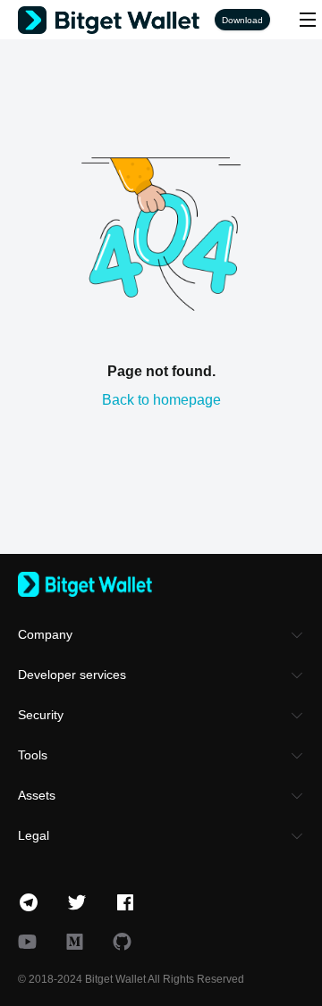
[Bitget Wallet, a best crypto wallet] (116, 20)
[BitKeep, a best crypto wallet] (161, 584)
